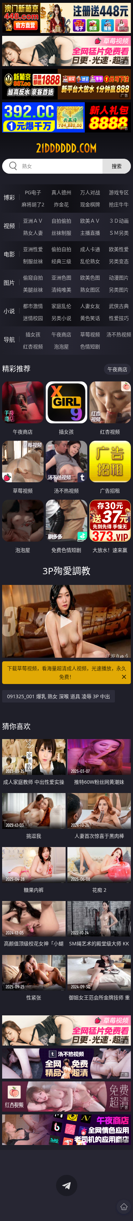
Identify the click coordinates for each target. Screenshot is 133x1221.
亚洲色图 (61, 277)
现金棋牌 (90, 204)
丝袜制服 (61, 232)
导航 (9, 339)
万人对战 (90, 192)
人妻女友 (90, 306)
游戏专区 (119, 192)
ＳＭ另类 (119, 232)
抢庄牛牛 (119, 204)
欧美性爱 (119, 249)
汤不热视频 (118, 334)
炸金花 (61, 204)
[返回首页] (124, 1207)
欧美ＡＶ (90, 220)
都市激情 (33, 306)
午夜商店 (61, 334)
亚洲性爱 (33, 249)
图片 (9, 283)
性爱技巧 (119, 318)
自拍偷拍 (61, 220)
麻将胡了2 (33, 204)
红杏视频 (33, 346)
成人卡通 (90, 249)
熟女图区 (90, 289)
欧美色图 (90, 277)
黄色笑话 (90, 318)
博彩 (9, 197)
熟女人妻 (33, 232)
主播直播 (90, 232)
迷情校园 (33, 318)
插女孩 (33, 334)
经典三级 (61, 261)
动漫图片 (119, 277)
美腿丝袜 (33, 289)
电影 (9, 254)
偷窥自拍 (33, 277)
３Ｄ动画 (119, 220)
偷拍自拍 (61, 249)
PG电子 (33, 192)
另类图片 (119, 289)
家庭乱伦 (61, 306)
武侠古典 (119, 306)
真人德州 (61, 192)
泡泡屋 (61, 346)
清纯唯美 (61, 289)
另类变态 (119, 261)
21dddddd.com (66, 148)
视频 (9, 226)
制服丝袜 (33, 261)
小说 (9, 311)
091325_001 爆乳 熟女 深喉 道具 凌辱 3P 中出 (58, 696)
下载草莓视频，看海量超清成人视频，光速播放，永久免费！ (66, 672)
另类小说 (61, 318)
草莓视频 (90, 334)
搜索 (117, 166)
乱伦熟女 (90, 261)
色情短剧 (90, 346)
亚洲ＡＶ (33, 220)
